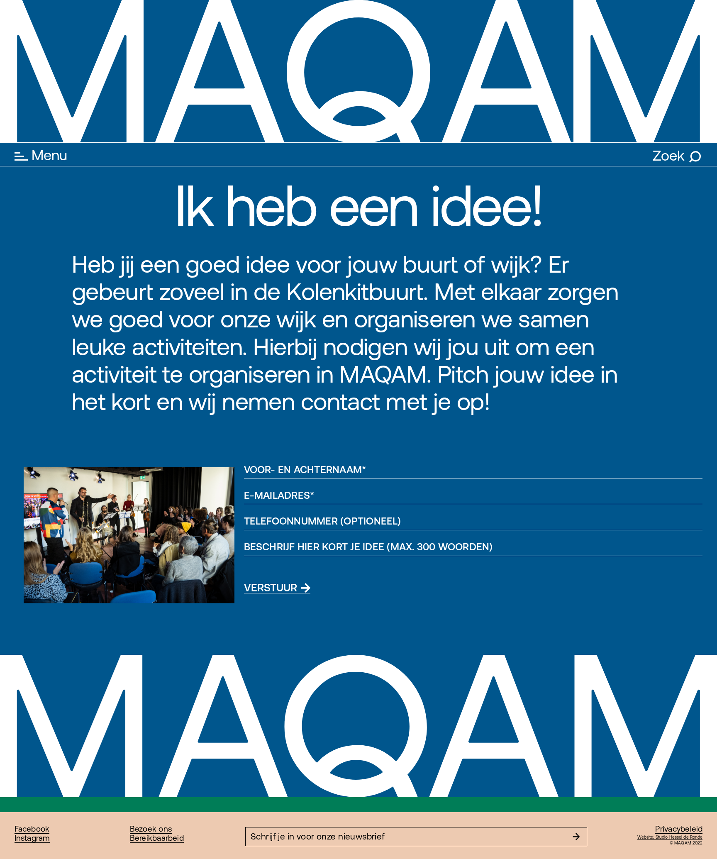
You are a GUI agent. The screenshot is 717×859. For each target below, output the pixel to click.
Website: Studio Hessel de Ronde (670, 837)
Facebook (32, 828)
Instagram (32, 837)
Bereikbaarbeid (157, 837)
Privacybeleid (678, 828)
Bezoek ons (151, 828)
